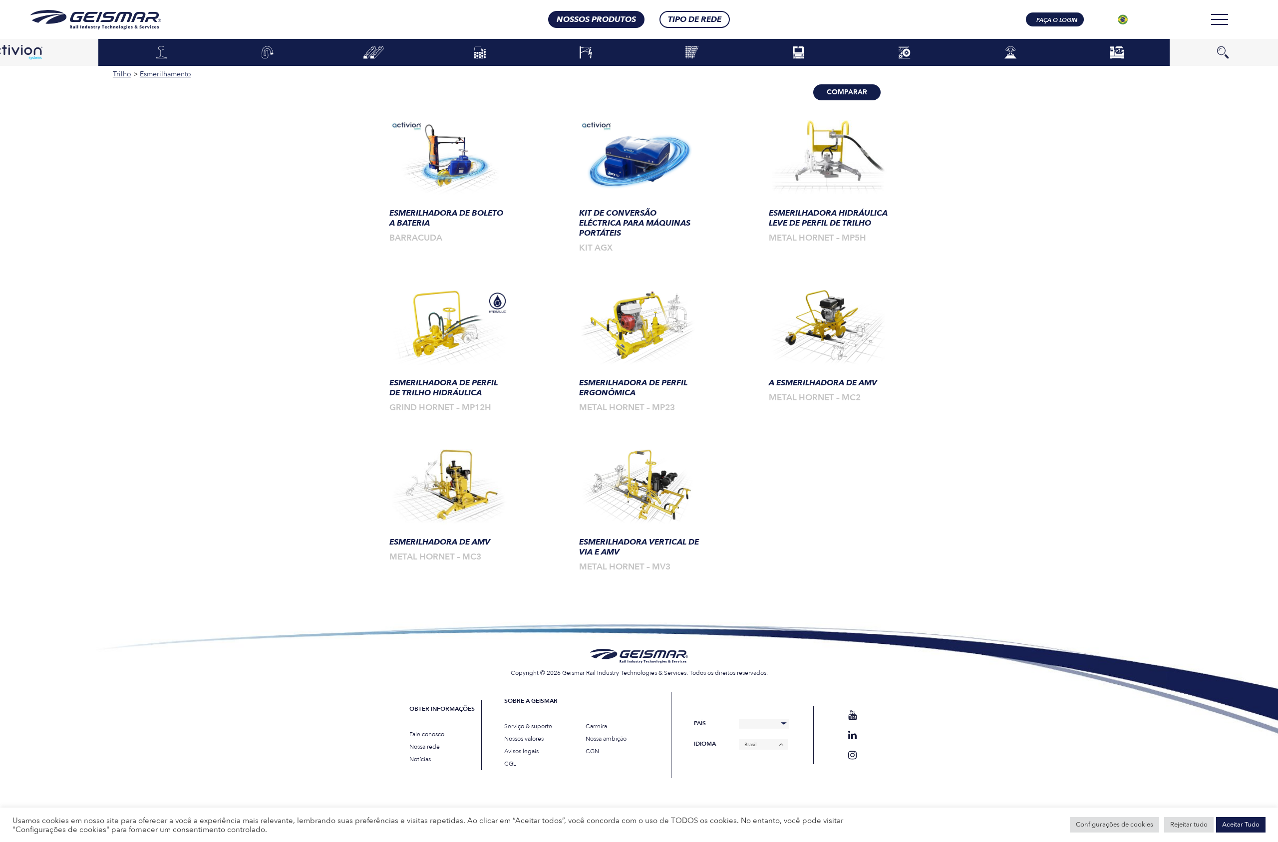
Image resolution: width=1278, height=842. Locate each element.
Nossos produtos (596, 19)
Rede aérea (586, 52)
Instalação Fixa (1116, 52)
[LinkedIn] (852, 735)
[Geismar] (83, 19)
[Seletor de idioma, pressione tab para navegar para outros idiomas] (1122, 19)
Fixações (267, 52)
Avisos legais (521, 751)
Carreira (596, 726)
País (700, 723)
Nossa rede (424, 747)
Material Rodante (798, 52)
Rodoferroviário (904, 52)
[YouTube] (852, 715)
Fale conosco (426, 734)
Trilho (161, 52)
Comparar (847, 92)
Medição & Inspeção (1010, 52)
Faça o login (1056, 20)
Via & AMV (692, 52)
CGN (592, 751)
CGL (510, 764)
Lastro (479, 52)
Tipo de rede (694, 19)
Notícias (420, 759)
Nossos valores (524, 739)
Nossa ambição (606, 739)
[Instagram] (852, 755)
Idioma (705, 744)
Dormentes (373, 52)
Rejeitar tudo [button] (1189, 824)
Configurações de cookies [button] (1114, 824)
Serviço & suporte (528, 726)
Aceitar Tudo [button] (1241, 824)
